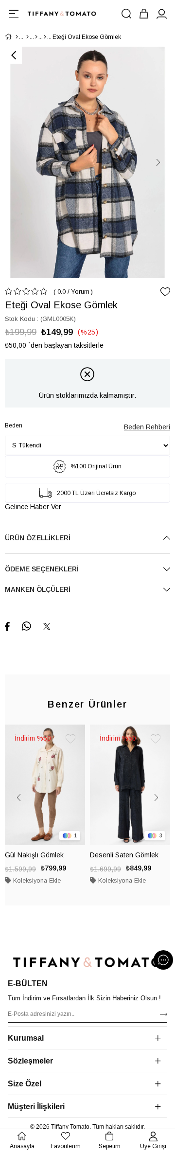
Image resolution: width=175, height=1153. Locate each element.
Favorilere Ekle (70, 739)
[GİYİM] (27, 37)
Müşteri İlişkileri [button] (36, 1106)
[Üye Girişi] (161, 13)
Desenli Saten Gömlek (124, 855)
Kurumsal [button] (26, 1038)
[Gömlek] (45, 37)
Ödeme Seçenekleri (42, 569)
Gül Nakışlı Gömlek (34, 855)
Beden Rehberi (147, 427)
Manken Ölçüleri (37, 589)
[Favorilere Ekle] (165, 292)
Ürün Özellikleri (37, 538)
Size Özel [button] (24, 1084)
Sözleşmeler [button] (30, 1061)
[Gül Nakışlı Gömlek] (45, 785)
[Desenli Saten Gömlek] (130, 785)
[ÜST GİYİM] (36, 37)
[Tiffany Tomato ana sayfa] (87, 962)
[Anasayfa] (17, 37)
